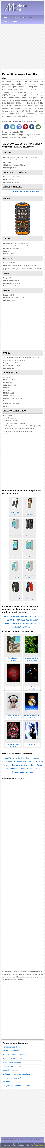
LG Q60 (24, 616)
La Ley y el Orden (26, 768)
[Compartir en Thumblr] (31, 129)
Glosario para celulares (12, 1066)
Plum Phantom (29, 557)
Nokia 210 (34, 620)
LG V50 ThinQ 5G (35, 616)
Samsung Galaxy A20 (31, 623)
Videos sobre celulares (12, 1062)
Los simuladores (26, 772)
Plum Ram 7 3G (15, 599)
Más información (38, 1145)
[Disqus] (22, 1009)
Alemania (35, 191)
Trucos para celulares (11, 1051)
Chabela (5, 761)
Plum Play (29, 599)
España (15, 191)
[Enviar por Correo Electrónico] (38, 129)
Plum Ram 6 (30, 536)
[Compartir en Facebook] (6, 129)
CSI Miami (38, 761)
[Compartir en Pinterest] (25, 129)
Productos (31, 17)
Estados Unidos (25, 191)
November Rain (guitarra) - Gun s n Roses (19, 765)
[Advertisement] (22, 45)
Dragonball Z (32, 744)
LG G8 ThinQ (15, 616)
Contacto (16, 21)
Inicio (5, 17)
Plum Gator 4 (15, 557)
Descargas (6, 21)
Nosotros (12, 17)
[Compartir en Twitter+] (12, 129)
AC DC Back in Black (13, 758)
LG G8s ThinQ (12, 620)
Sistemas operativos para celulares (16, 1074)
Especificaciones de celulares (14, 1055)
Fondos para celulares (11, 1047)
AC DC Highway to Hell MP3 (21, 761)
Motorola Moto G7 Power (22, 627)
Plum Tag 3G (30, 515)
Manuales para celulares (12, 1070)
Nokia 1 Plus (24, 620)
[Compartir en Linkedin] (19, 129)
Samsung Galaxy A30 (13, 623)
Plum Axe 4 (15, 578)
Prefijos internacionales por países (16, 1086)
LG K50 (5, 616)
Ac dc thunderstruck (31, 758)
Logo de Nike (13, 687)
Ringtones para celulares (12, 1058)
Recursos (21, 17)
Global (8, 191)
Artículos (6, 1082)
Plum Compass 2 (15, 536)
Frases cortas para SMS (12, 1078)
